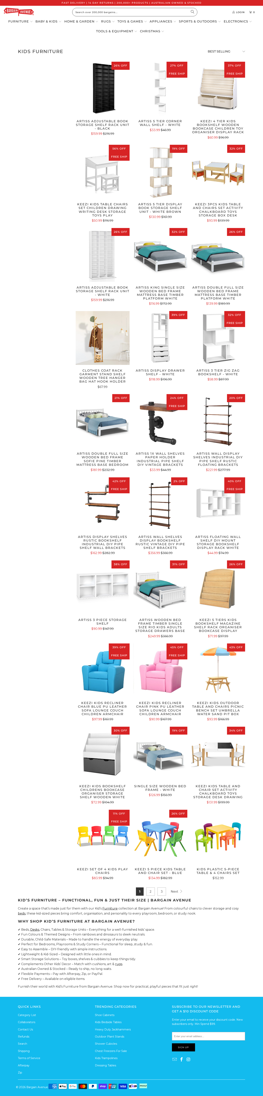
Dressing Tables (105, 1065)
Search (22, 1043)
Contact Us (25, 1029)
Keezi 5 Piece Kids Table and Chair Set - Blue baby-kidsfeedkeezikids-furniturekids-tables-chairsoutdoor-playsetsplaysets (160, 837)
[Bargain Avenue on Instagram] (188, 1059)
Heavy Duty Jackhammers (113, 1029)
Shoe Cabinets (104, 1015)
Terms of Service (29, 1058)
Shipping (24, 1051)
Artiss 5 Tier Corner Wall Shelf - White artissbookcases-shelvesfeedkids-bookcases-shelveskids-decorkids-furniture (160, 89)
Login (240, 12)
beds (21, 913)
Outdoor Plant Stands (109, 1036)
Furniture (110, 908)
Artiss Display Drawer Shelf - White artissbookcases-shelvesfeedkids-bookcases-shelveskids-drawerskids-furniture (160, 338)
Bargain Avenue (37, 1087)
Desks (34, 929)
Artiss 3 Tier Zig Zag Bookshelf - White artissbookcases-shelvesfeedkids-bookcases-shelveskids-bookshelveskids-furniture (218, 338)
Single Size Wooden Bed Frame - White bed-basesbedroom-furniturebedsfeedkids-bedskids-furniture (160, 754)
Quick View (102, 96)
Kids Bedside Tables (108, 1022)
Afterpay (23, 1065)
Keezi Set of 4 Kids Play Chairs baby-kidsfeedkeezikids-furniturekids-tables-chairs (103, 837)
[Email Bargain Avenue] (175, 1059)
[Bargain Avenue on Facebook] (182, 1059)
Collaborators (26, 1022)
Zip (20, 1072)
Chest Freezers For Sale (111, 1051)
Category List (27, 1015)
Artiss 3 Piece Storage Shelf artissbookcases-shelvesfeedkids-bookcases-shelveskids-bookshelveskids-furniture (103, 587)
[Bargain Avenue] (19, 12)
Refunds (23, 1036)
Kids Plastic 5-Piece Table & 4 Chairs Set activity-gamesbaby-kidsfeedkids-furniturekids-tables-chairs (218, 837)
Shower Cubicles (106, 1043)
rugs (118, 964)
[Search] (192, 12)
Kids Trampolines (106, 1058)
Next (175, 891)
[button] (20, 22)
